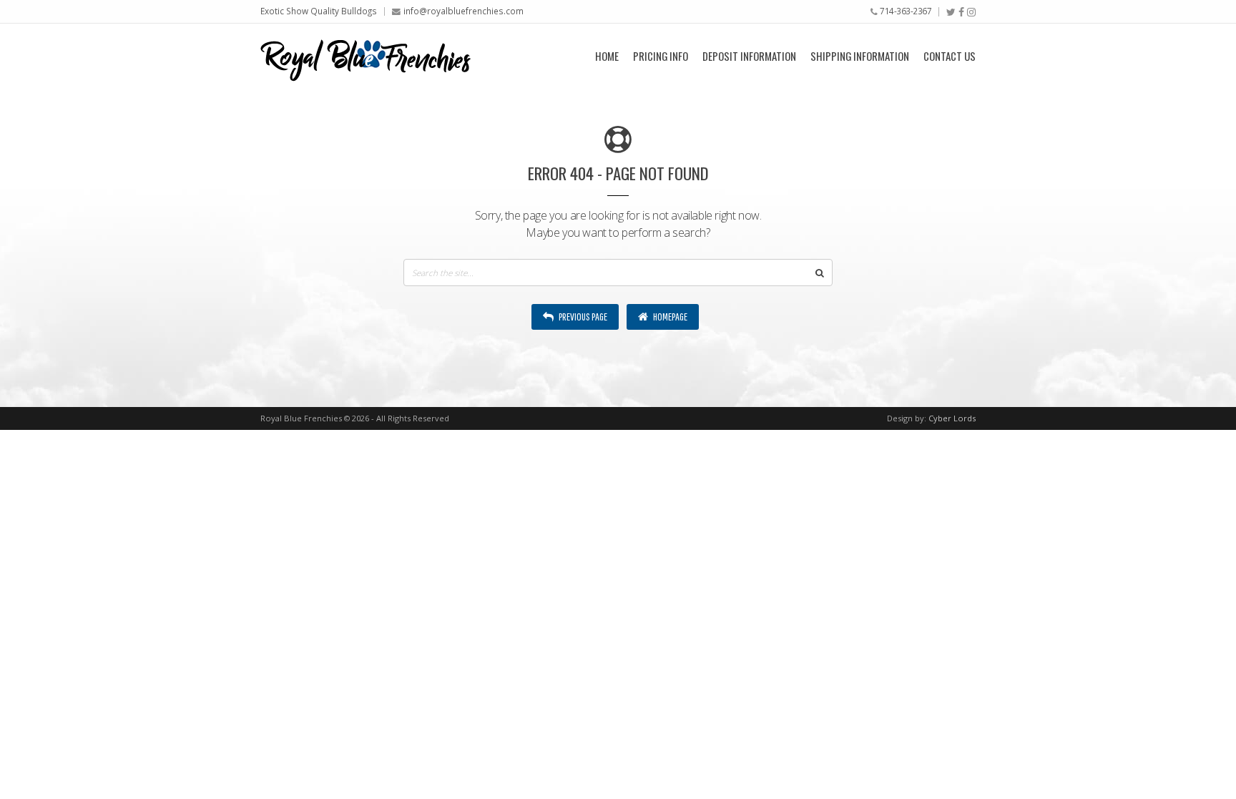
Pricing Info (660, 56)
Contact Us (949, 56)
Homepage (669, 316)
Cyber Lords (952, 418)
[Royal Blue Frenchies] (365, 56)
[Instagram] (971, 12)
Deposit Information (749, 56)
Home (607, 56)
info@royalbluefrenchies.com (463, 10)
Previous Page (582, 316)
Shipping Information (859, 56)
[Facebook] (961, 12)
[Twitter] (951, 12)
